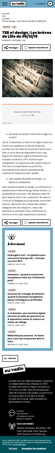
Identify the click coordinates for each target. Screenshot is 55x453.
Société (6, 18)
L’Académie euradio (25, 416)
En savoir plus (19, 444)
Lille (14, 27)
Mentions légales (24, 418)
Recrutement (22, 413)
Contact (20, 411)
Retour (12, 358)
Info (4, 16)
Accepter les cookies (34, 449)
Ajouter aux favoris (38, 47)
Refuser (13, 449)
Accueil (5, 13)
